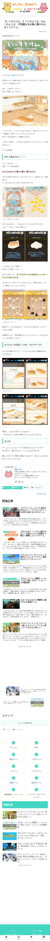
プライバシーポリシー (13, 934)
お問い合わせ (37, 934)
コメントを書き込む (25, 723)
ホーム (13, 931)
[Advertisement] (25, 664)
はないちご (19, 469)
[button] (45, 485)
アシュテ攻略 (37, 931)
